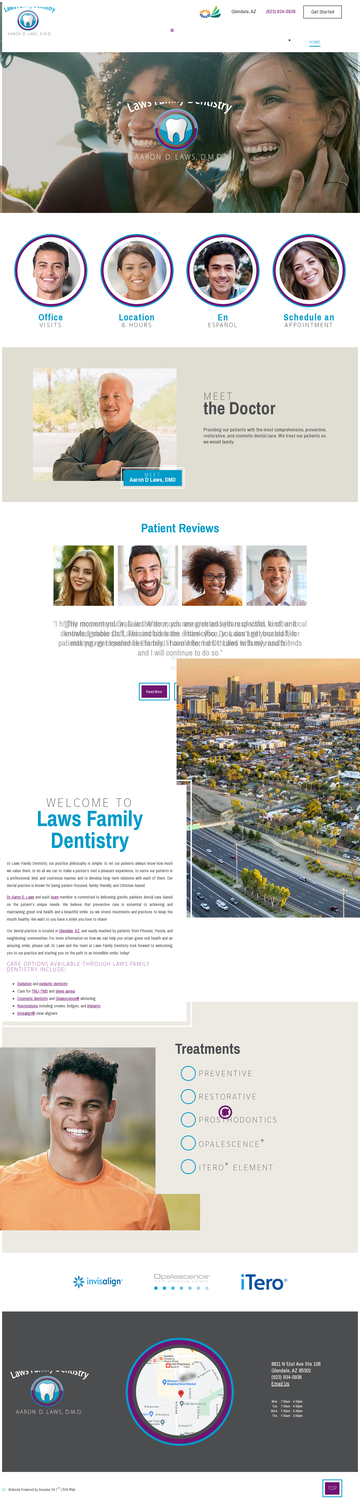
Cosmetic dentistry (32, 998)
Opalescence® (67, 998)
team (55, 897)
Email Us (280, 1383)
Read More (154, 691)
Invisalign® (26, 1013)
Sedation (24, 984)
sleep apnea (65, 991)
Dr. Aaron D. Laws (20, 897)
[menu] (172, 31)
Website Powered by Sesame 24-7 (34, 1489)
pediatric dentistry (53, 984)
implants (93, 1006)
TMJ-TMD (40, 991)
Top (332, 1488)
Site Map (68, 1489)
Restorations (27, 1006)
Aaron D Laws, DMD (153, 477)
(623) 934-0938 (280, 11)
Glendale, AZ (243, 11)
